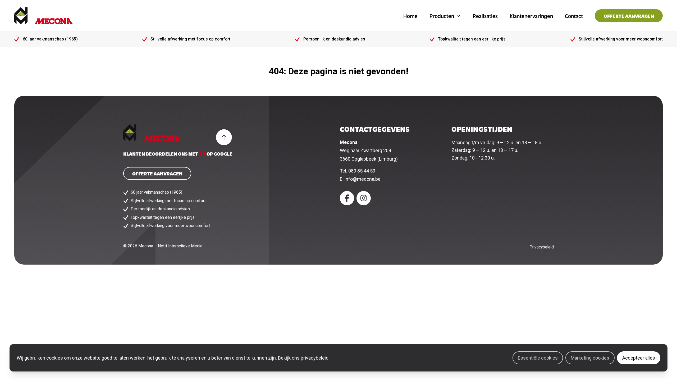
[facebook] (347, 198)
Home (410, 15)
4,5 (202, 153)
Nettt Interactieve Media (180, 245)
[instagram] (363, 198)
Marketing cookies (590, 358)
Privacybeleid (541, 247)
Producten (441, 15)
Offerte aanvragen (629, 16)
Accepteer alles (638, 358)
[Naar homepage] (43, 15)
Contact (574, 15)
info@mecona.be (363, 179)
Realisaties (485, 15)
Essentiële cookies (538, 358)
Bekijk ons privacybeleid (303, 358)
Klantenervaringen (531, 15)
